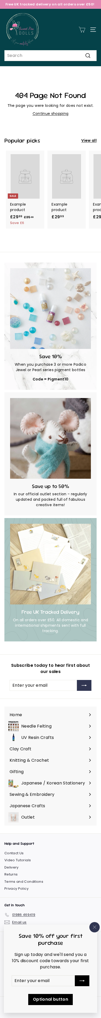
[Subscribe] (82, 980)
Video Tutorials (17, 860)
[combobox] (50, 55)
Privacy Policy (16, 888)
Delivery (11, 867)
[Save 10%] (50, 308)
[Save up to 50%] (50, 438)
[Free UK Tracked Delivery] (50, 564)
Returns (11, 874)
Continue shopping (51, 113)
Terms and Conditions (23, 881)
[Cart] (82, 29)
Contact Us (14, 853)
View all (89, 140)
